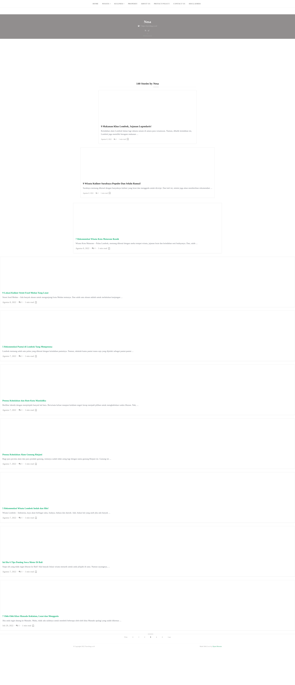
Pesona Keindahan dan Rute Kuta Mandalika (24, 400)
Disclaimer (195, 4)
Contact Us (179, 4)
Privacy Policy (162, 4)
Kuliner (118, 4)
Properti (132, 4)
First (125, 637)
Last (169, 637)
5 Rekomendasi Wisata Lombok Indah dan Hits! (25, 508)
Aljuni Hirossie (217, 646)
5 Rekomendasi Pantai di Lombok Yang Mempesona (27, 347)
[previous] (132, 637)
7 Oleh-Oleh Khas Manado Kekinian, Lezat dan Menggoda (30, 616)
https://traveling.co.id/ (149, 26)
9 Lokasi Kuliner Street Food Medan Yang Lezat (25, 293)
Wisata (105, 4)
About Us (145, 4)
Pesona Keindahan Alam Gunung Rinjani (22, 454)
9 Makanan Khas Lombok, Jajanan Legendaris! (126, 126)
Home (95, 4)
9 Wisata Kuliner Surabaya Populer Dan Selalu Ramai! (112, 183)
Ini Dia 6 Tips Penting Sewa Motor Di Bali (22, 562)
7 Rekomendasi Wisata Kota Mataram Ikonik (97, 239)
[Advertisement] (147, 65)
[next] (162, 637)
